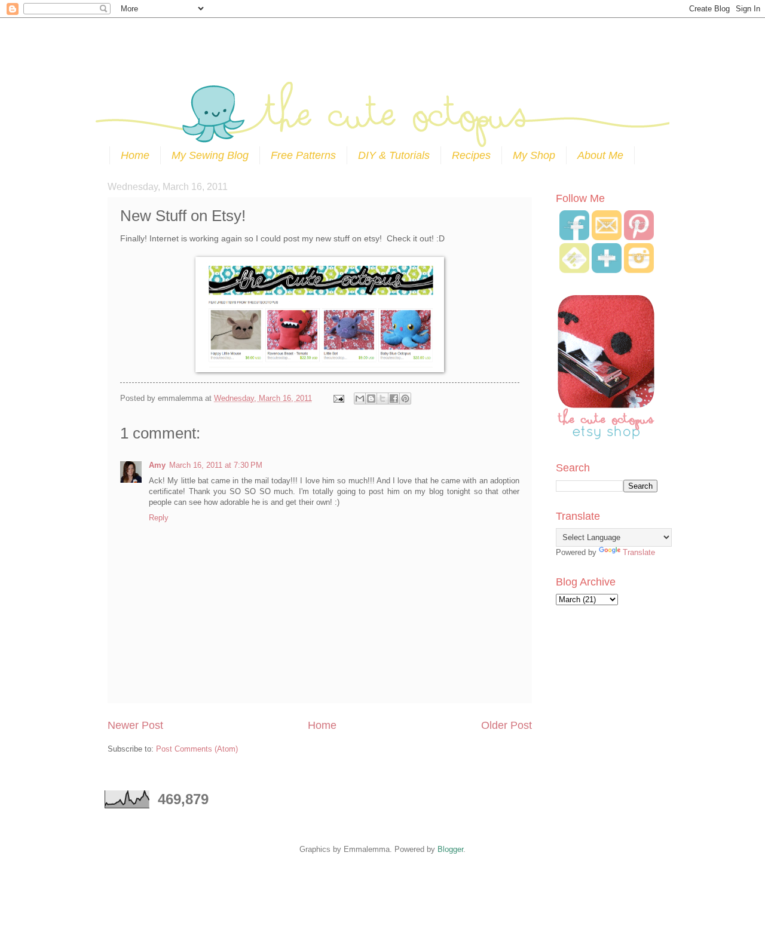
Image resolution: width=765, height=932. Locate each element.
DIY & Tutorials (394, 155)
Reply (159, 517)
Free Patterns (303, 155)
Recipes (471, 155)
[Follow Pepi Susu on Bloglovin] (607, 270)
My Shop (534, 155)
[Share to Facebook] (394, 398)
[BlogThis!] (371, 398)
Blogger (450, 849)
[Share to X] (382, 398)
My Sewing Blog (210, 155)
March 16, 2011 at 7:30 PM (215, 465)
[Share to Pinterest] (405, 398)
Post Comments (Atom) (197, 748)
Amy (157, 465)
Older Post (506, 725)
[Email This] (360, 398)
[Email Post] (338, 398)
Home (135, 155)
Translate (639, 552)
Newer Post (135, 725)
